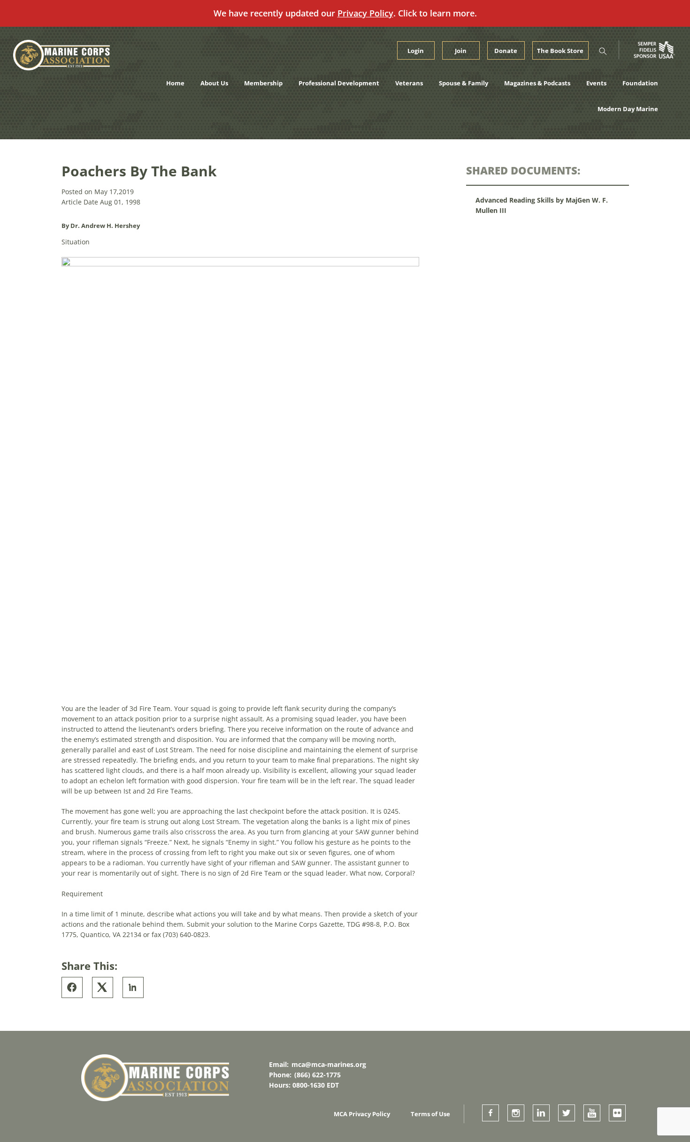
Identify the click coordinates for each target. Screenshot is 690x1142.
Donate (505, 50)
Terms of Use (430, 1114)
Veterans (409, 83)
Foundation (640, 83)
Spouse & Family (463, 83)
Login (415, 50)
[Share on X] (102, 987)
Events (596, 83)
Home (175, 83)
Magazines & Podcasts (537, 83)
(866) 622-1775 (317, 1074)
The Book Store (560, 50)
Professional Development (339, 83)
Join (461, 50)
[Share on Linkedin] (133, 987)
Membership (263, 83)
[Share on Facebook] (72, 987)
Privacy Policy (365, 13)
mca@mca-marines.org (328, 1064)
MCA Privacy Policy (362, 1114)
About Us (214, 83)
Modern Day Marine (628, 109)
